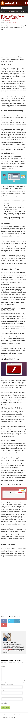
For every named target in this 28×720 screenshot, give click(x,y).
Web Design (7, 11)
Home (2, 11)
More (26, 3)
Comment (3, 666)
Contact (3, 714)
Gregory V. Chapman (12, 22)
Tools (21, 11)
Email (2, 690)
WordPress (13, 11)
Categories (12, 714)
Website (3, 696)
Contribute (17, 714)
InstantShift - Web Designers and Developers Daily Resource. (9, 3)
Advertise (7, 714)
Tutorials (25, 11)
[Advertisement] (14, 43)
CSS (17, 11)
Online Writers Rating (7, 649)
